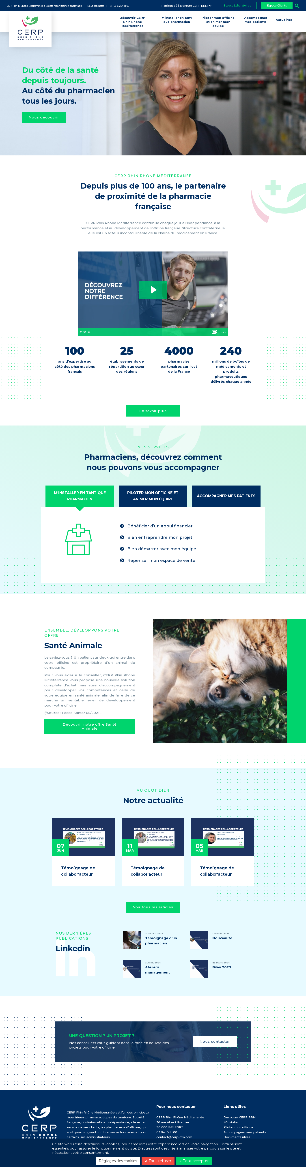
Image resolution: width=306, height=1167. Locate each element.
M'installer (231, 1122)
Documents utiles (237, 1137)
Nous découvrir (44, 117)
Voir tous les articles (153, 907)
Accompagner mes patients (245, 1132)
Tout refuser (159, 1161)
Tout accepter (195, 1161)
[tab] (79, 496)
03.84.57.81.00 (166, 1132)
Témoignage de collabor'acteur (78, 871)
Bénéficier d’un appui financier (159, 526)
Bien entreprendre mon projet (159, 537)
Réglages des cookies (118, 1161)
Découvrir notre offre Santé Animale (90, 726)
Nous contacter (215, 1041)
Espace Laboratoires (237, 5)
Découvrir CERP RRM (240, 1117)
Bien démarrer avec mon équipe (161, 548)
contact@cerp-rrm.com (174, 1137)
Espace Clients (277, 5)
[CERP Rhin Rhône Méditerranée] (39, 1122)
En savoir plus (153, 411)
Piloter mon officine (238, 1127)
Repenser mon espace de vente (160, 560)
